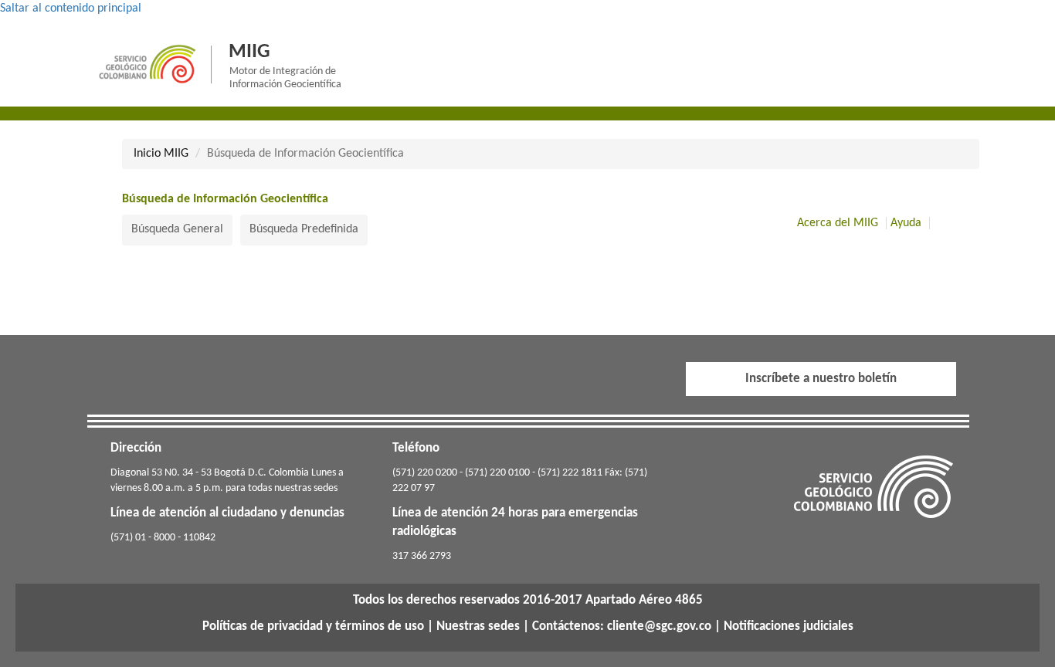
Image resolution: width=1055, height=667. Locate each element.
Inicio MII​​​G (161, 153)
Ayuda (905, 223)
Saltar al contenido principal (70, 8)
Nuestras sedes (478, 626)
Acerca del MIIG (837, 223)
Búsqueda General (177, 229)
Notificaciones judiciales (788, 626)
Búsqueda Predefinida (303, 229)
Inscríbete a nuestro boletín (821, 378)
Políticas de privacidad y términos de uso (313, 626)
